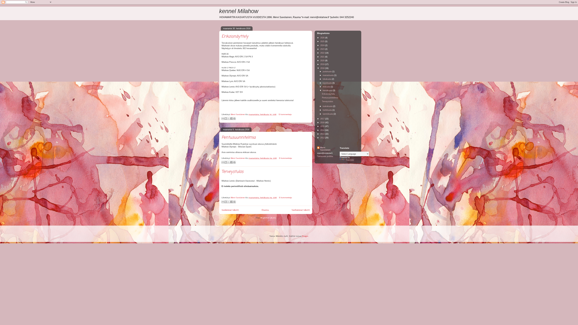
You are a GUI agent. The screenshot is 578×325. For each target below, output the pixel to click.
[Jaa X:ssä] (228, 118)
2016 (322, 122)
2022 (322, 53)
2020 (322, 60)
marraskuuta (328, 75)
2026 (322, 38)
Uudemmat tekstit (230, 209)
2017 (322, 119)
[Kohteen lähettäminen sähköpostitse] (222, 118)
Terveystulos (232, 172)
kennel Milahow (238, 11)
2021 (322, 57)
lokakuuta (327, 79)
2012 (322, 138)
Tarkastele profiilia (325, 156)
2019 (322, 64)
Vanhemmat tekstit (301, 209)
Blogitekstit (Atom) (268, 218)
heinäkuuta (328, 90)
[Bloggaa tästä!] (225, 118)
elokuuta (327, 87)
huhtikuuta (327, 110)
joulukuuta (327, 71)
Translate (350, 160)
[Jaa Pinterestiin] (234, 118)
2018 (322, 68)
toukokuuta (328, 106)
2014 (322, 130)
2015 (322, 126)
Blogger (305, 236)
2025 (322, 41)
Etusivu (265, 209)
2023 (322, 49)
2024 (322, 45)
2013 (322, 134)
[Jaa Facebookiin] (231, 118)
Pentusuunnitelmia (238, 138)
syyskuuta (327, 83)
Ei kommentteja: (285, 114)
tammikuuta (328, 114)
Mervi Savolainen (325, 148)
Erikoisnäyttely (235, 37)
